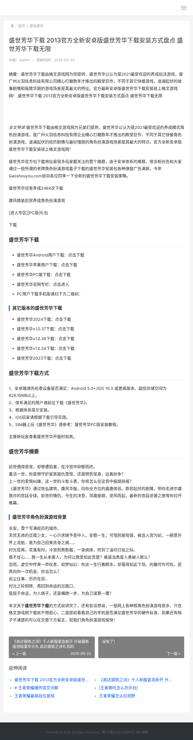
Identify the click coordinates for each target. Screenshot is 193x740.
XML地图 (141, 732)
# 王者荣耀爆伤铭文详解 (36, 687)
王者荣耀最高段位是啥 (34, 695)
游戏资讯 (36, 26)
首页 (21, 26)
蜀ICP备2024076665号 (118, 732)
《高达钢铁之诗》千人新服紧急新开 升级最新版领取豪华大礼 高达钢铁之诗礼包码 (137, 679)
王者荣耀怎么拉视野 (117, 695)
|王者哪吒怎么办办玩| (118, 687)
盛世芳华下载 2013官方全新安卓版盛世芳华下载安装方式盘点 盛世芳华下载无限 (52, 679)
